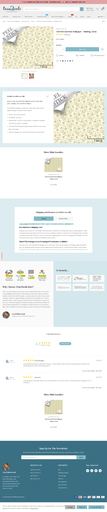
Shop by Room (28, 16)
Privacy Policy (34, 508)
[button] (2, 256)
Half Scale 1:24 (34, 476)
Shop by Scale (16, 16)
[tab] (77, 139)
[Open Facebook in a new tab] (87, 470)
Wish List (60, 479)
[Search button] (82, 9)
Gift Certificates (62, 482)
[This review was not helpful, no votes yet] (99, 371)
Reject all (82, 507)
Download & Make (42, 16)
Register (92, 10)
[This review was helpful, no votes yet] (96, 371)
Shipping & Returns (63, 473)
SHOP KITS (5, 16)
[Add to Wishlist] (102, 49)
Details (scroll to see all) (16, 96)
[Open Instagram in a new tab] (91, 470)
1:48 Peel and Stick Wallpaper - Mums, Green (53, 178)
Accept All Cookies (96, 507)
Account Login (62, 476)
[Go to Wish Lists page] (97, 9)
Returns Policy (63, 218)
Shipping (43, 218)
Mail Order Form (62, 488)
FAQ (59, 469)
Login (87, 10)
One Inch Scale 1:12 (35, 473)
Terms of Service (62, 485)
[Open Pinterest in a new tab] (96, 470)
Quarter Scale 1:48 (35, 469)
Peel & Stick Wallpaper (57, 16)
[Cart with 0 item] (102, 9)
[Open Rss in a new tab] (100, 470)
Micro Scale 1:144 (35, 479)
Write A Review (65, 343)
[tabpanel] (79, 117)
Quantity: (59, 45)
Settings (70, 507)
